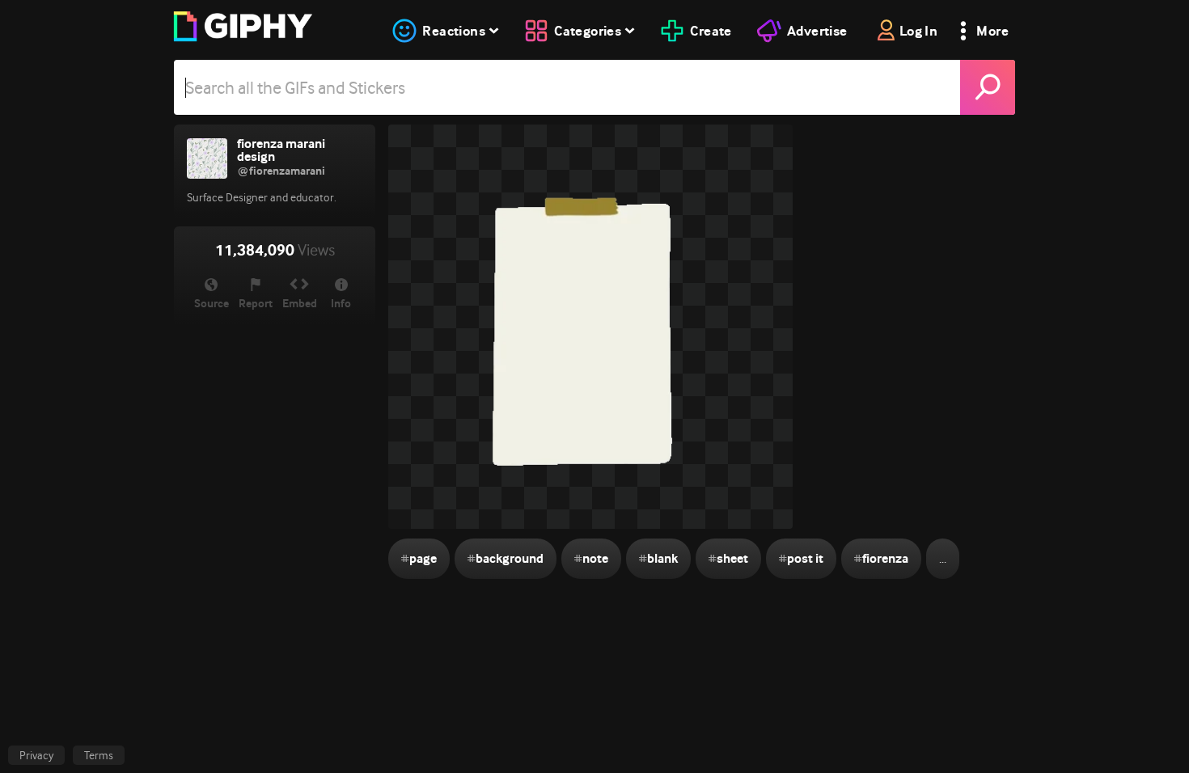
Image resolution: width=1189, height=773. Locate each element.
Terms (98, 755)
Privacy (36, 755)
